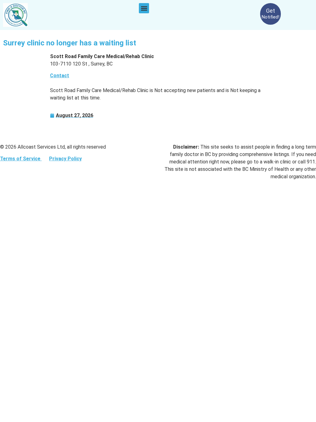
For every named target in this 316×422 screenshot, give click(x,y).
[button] (144, 8)
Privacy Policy (65, 159)
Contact (59, 75)
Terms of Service (21, 159)
